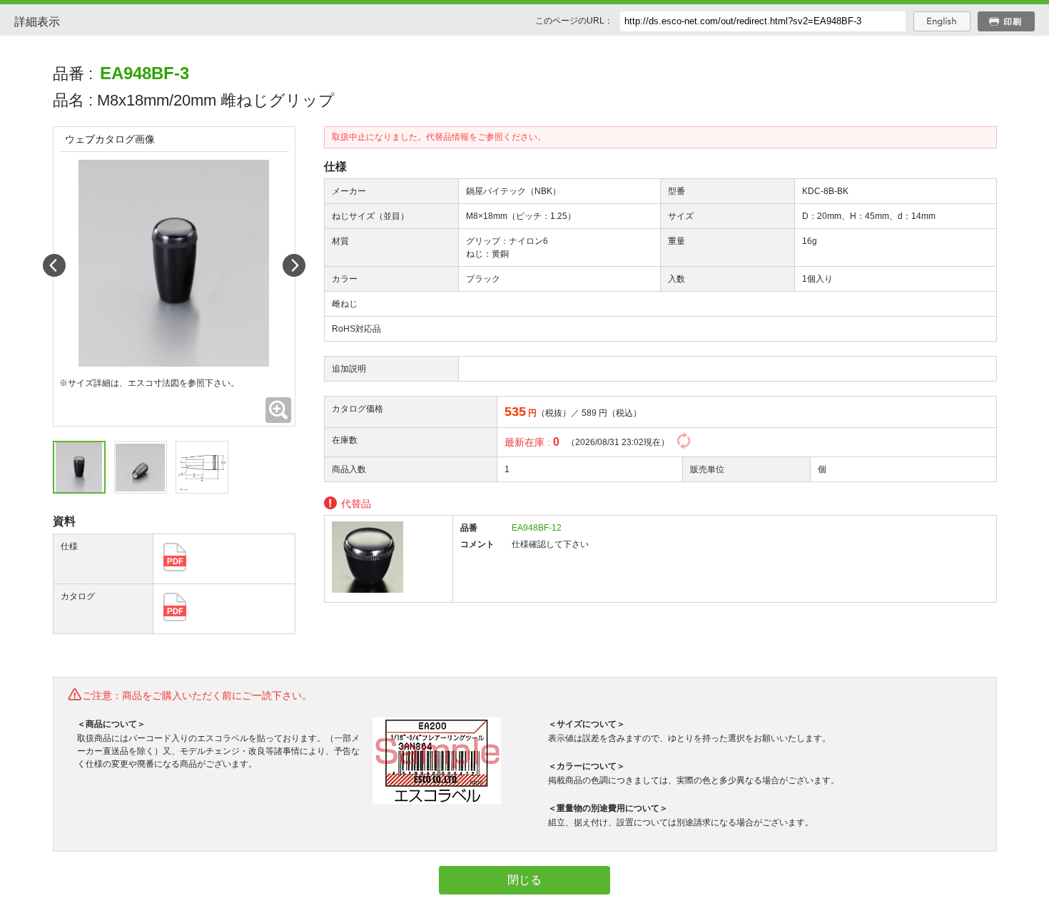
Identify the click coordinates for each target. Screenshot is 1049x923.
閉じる (524, 880)
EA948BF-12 (537, 528)
